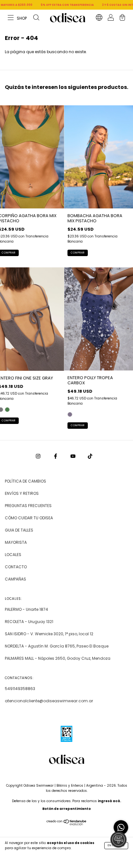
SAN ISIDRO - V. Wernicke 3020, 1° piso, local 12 (49, 634)
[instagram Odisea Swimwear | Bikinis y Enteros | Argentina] (38, 456)
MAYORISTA (16, 542)
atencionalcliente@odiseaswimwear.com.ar (49, 701)
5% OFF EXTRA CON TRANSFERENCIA (57, 5)
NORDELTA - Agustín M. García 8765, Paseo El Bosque (56, 646)
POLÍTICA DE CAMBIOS (25, 481)
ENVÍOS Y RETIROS (22, 493)
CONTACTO (16, 567)
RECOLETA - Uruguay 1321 (29, 621)
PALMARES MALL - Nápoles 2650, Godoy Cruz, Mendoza (57, 658)
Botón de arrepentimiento (66, 808)
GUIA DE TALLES (19, 530)
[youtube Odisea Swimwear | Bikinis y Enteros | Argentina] (73, 456)
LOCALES (13, 554)
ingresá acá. (109, 801)
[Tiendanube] (66, 824)
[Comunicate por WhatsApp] (121, 827)
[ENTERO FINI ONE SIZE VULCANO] (7, 409)
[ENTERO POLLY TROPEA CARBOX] (69, 414)
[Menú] (17, 18)
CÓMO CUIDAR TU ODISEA (29, 518)
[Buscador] (36, 18)
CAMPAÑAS (15, 579)
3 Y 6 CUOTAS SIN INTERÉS (111, 5)
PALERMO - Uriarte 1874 (26, 609)
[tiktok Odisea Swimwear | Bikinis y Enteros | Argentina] (90, 456)
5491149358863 (20, 688)
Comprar (78, 252)
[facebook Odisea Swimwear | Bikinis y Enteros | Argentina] (56, 456)
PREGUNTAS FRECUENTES (28, 505)
